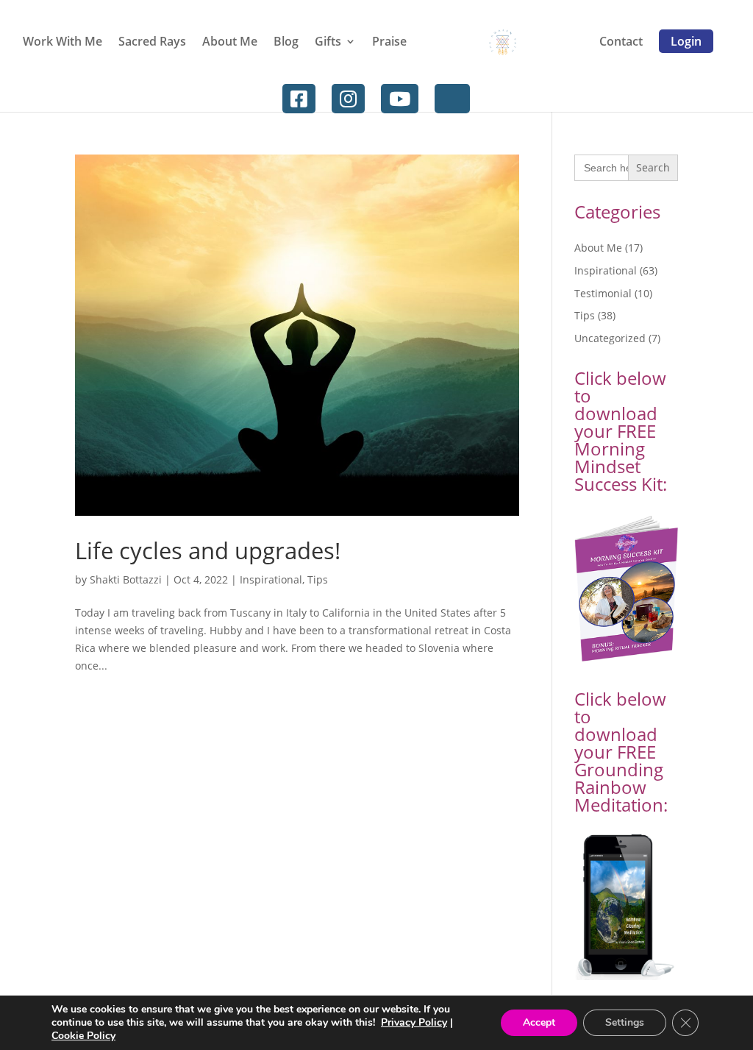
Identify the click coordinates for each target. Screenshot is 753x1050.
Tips (317, 579)
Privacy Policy (414, 1022)
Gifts (328, 41)
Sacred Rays (152, 41)
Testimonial (603, 293)
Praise (389, 41)
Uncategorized (610, 338)
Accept (539, 1022)
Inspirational (271, 579)
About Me (229, 41)
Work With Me (62, 41)
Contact (621, 41)
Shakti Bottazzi (126, 579)
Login (686, 41)
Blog (286, 41)
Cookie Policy (83, 1036)
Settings (624, 1022)
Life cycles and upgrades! (207, 550)
